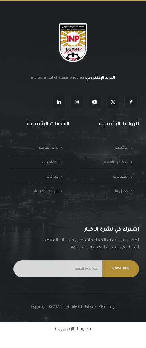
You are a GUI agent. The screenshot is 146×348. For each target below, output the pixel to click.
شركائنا (52, 177)
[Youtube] (94, 101)
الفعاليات (120, 177)
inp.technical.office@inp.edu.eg (57, 78)
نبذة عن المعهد (115, 162)
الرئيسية (121, 148)
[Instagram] (76, 101)
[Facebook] (130, 101)
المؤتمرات (50, 162)
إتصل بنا (121, 191)
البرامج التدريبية (46, 191)
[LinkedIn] (59, 101)
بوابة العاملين (48, 148)
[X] (112, 101)
